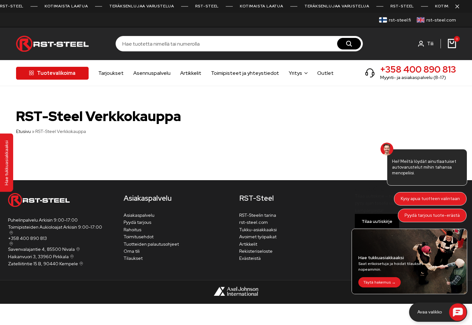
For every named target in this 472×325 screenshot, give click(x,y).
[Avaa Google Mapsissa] (10, 233)
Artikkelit (190, 73)
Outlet (325, 73)
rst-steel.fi (400, 20)
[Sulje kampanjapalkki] (460, 6)
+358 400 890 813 (418, 69)
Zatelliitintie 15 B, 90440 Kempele (43, 264)
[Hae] (349, 43)
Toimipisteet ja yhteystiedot (245, 73)
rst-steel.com (441, 20)
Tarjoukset (111, 73)
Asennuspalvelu (151, 73)
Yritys (295, 73)
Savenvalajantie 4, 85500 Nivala (41, 249)
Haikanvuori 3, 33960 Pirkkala (38, 256)
